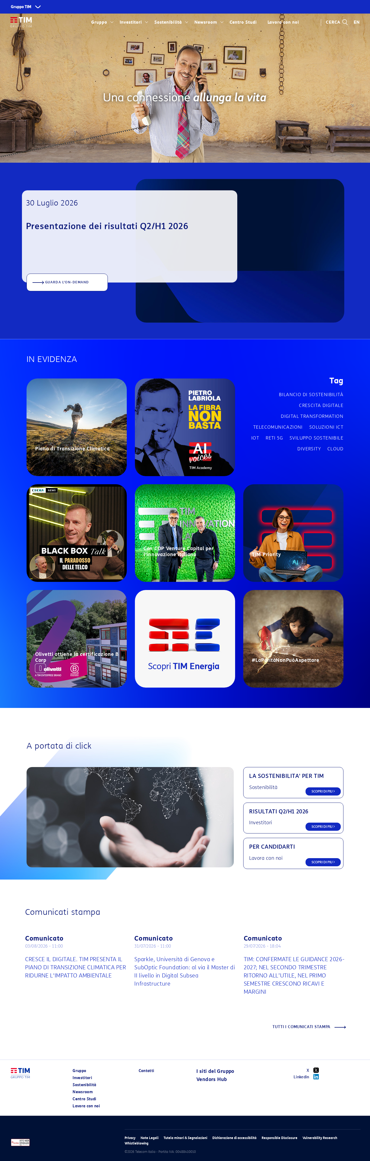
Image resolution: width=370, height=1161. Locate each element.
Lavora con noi (86, 1106)
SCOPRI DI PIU (322, 791)
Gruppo (99, 22)
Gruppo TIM (21, 7)
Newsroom (205, 22)
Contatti (146, 1071)
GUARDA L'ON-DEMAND (67, 282)
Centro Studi (84, 1099)
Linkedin (301, 1077)
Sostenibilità (168, 22)
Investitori (131, 22)
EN (357, 22)
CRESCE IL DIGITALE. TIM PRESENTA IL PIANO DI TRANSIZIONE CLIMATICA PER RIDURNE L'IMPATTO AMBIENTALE (75, 967)
